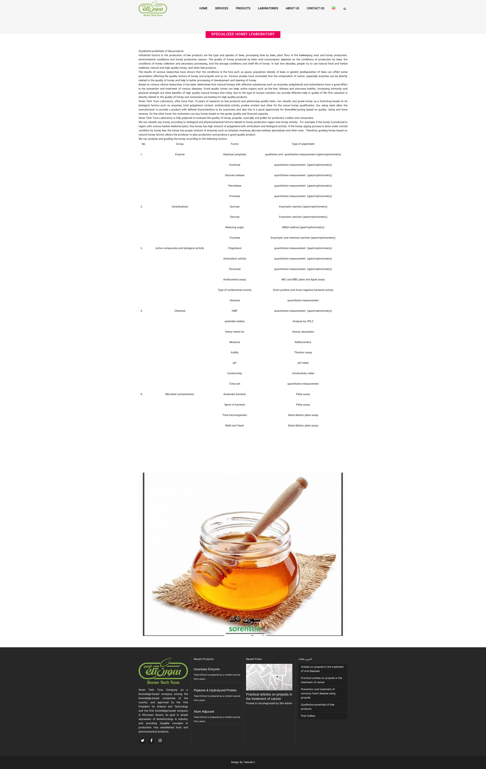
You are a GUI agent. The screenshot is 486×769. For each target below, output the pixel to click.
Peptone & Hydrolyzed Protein (215, 690)
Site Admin (285, 703)
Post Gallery (308, 716)
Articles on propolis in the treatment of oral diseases (322, 669)
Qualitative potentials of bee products (317, 707)
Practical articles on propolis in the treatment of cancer (321, 680)
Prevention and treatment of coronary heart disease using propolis (318, 694)
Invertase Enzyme (207, 669)
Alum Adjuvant (204, 711)
